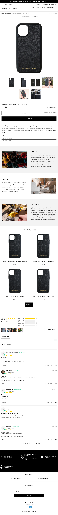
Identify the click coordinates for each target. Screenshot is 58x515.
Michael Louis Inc (31, 513)
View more (29, 304)
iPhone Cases (50, 7)
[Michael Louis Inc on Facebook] (51, 14)
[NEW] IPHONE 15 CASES (38, 7)
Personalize (22, 113)
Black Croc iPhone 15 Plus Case (43, 296)
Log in (38, 4)
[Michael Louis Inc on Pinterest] (32, 502)
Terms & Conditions (26, 511)
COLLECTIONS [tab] (29, 475)
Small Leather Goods (48, 10)
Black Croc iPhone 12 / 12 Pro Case (8, 436)
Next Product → (35, 16)
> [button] (42, 443)
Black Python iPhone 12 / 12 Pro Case (9, 380)
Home (3, 13)
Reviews (4, 336)
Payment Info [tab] (7, 140)
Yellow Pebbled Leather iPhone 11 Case (10, 399)
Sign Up (29, 495)
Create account (45, 4)
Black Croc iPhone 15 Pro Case (43, 261)
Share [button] (4, 365)
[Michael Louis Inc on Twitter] (49, 14)
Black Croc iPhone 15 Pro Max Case (15, 261)
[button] (53, 365)
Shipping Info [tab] (7, 138)
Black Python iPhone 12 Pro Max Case (9, 361)
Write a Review (51, 329)
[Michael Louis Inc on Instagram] (53, 14)
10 (39, 443)
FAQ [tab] (4, 135)
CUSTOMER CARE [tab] (15, 478)
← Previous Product (25, 16)
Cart (53, 4)
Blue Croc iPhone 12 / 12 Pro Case (8, 417)
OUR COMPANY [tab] (44, 478)
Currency (11, 4)
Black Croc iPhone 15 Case (15, 296)
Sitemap (34, 511)
